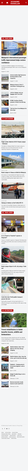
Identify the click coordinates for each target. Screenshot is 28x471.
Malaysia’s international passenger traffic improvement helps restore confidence (13, 60)
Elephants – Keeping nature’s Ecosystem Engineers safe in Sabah (17, 366)
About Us (14, 425)
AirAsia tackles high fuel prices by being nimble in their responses (18, 76)
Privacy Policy (19, 425)
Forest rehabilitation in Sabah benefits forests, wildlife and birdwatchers (11, 332)
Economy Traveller (15, 3)
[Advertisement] (14, 22)
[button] (2, 2)
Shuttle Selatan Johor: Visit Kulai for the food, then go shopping (17, 348)
